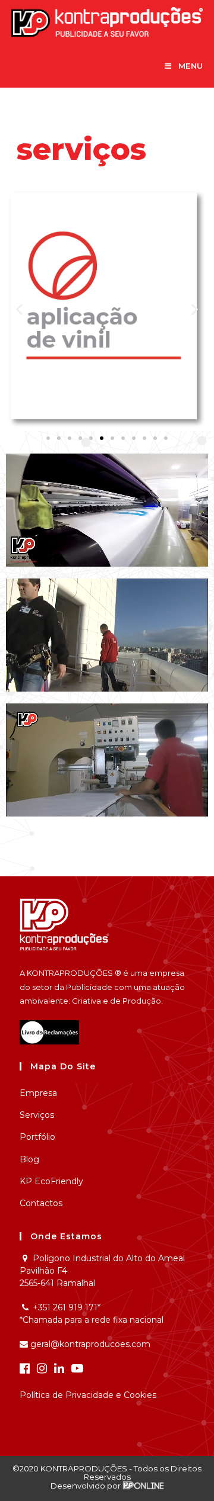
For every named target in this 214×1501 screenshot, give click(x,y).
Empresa (38, 1093)
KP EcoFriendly (51, 1181)
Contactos (41, 1203)
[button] (48, 438)
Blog (29, 1159)
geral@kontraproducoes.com (89, 1344)
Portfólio (37, 1137)
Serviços (37, 1115)
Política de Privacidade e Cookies (88, 1395)
